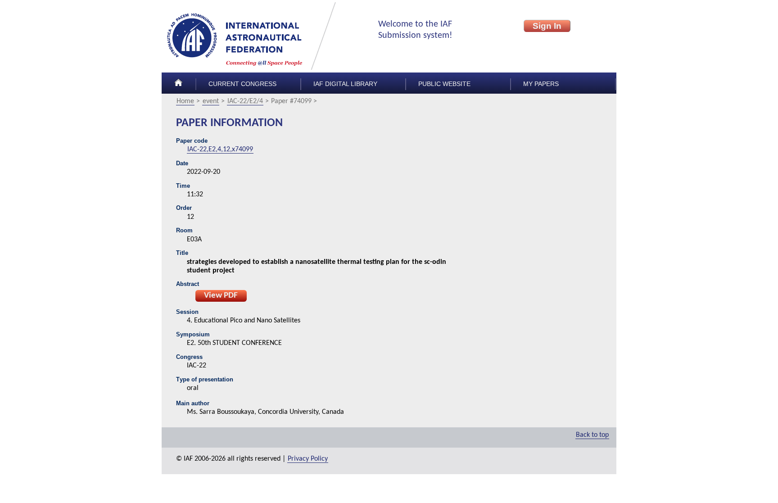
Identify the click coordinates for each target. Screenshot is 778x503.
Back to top (592, 435)
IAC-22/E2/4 (245, 101)
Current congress (242, 84)
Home (185, 101)
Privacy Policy (308, 458)
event (211, 101)
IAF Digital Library (345, 84)
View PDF (221, 295)
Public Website (444, 84)
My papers (541, 84)
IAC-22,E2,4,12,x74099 (220, 149)
